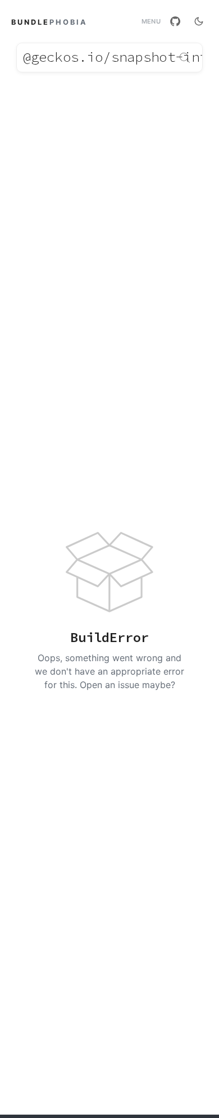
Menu (151, 21)
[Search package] (185, 58)
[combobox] (109, 57)
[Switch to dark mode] (199, 21)
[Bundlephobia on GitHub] (175, 21)
